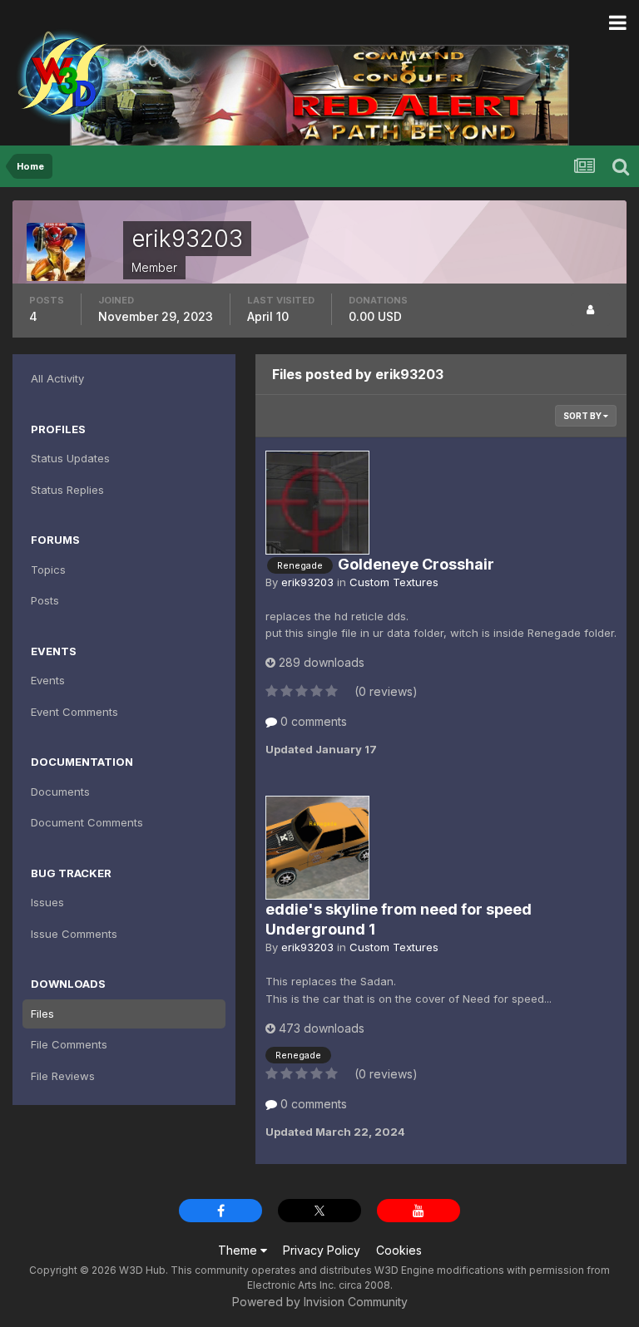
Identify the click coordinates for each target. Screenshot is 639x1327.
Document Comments (87, 822)
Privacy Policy (321, 1250)
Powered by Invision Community (320, 1302)
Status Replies (67, 489)
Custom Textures (393, 582)
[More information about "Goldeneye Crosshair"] (317, 503)
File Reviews (63, 1076)
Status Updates (70, 458)
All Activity (57, 378)
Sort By (583, 416)
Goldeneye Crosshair (416, 564)
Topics (48, 569)
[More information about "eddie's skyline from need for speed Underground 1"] (317, 848)
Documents (60, 791)
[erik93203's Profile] (590, 310)
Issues (47, 902)
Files (42, 1013)
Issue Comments (74, 933)
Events (48, 680)
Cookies (399, 1250)
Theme (239, 1250)
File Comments (69, 1044)
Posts (45, 600)
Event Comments (74, 711)
